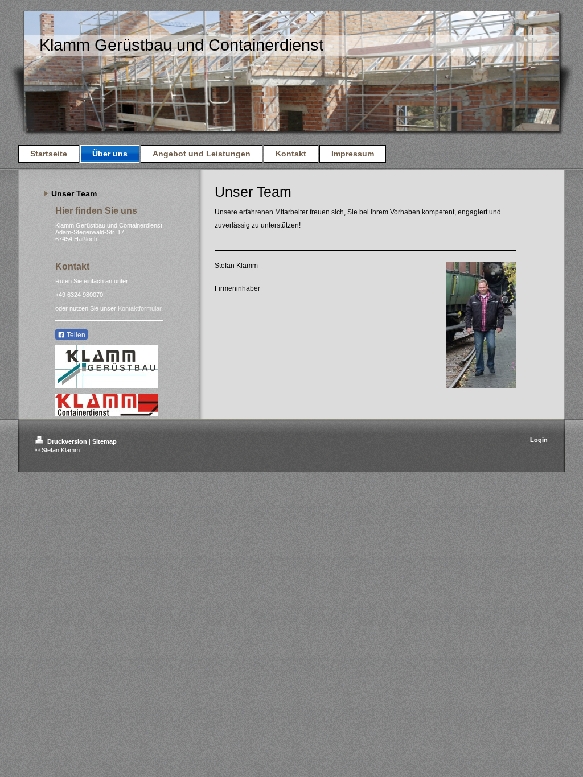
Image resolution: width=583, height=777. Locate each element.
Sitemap (104, 441)
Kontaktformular (139, 308)
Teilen (75, 335)
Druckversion (67, 441)
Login (539, 439)
